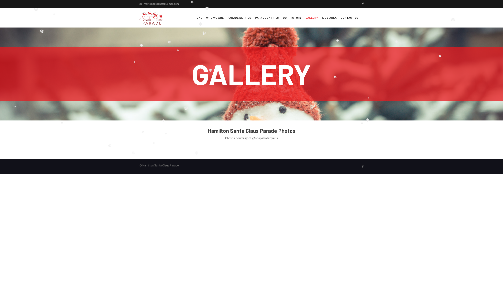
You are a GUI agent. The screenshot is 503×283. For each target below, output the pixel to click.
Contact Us (350, 17)
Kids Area (329, 17)
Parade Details (239, 17)
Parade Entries (267, 17)
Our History (292, 17)
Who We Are (215, 17)
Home (198, 17)
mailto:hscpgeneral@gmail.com (161, 4)
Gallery (312, 17)
